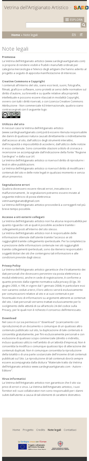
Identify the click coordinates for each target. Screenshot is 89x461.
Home (15, 35)
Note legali (54, 430)
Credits (40, 430)
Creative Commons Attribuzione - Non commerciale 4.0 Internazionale (42, 103)
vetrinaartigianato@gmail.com (21, 201)
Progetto (28, 430)
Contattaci (70, 430)
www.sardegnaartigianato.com (65, 61)
